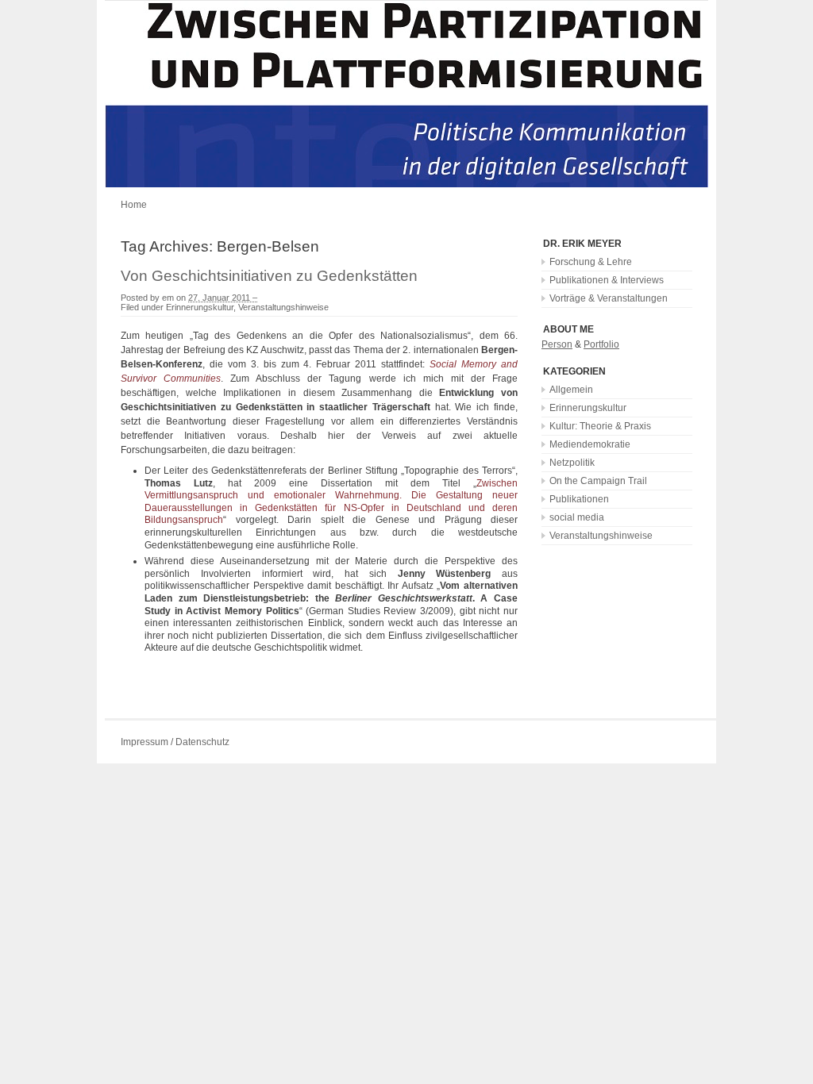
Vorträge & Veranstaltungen (608, 298)
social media (576, 517)
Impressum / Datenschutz (175, 742)
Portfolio (601, 344)
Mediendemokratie (589, 444)
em (168, 297)
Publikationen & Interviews (606, 280)
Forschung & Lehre (590, 261)
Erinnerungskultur (199, 307)
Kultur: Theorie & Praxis (600, 426)
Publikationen (579, 499)
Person (556, 344)
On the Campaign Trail (598, 480)
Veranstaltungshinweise (283, 307)
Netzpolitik (572, 462)
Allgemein (571, 389)
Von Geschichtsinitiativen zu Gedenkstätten (269, 275)
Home (134, 204)
